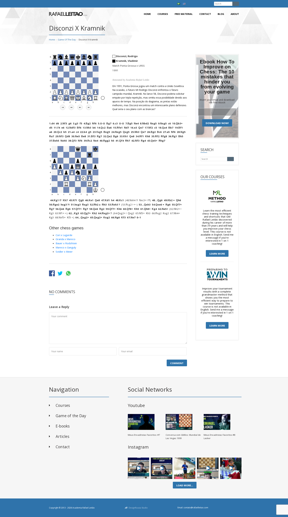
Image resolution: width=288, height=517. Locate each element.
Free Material (184, 14)
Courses (163, 14)
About (235, 14)
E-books (63, 426)
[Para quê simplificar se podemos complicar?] (207, 468)
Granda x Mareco (65, 239)
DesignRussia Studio (138, 507)
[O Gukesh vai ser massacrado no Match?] (161, 468)
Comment (177, 363)
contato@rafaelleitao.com (196, 507)
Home (147, 14)
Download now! (217, 123)
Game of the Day (67, 39)
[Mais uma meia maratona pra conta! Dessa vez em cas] (185, 468)
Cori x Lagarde (64, 235)
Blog (221, 14)
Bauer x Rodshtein (66, 243)
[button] (62, 107)
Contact (205, 14)
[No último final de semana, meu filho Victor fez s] (231, 468)
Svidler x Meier (64, 251)
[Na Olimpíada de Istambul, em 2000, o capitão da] (138, 468)
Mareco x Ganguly (66, 247)
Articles (62, 436)
